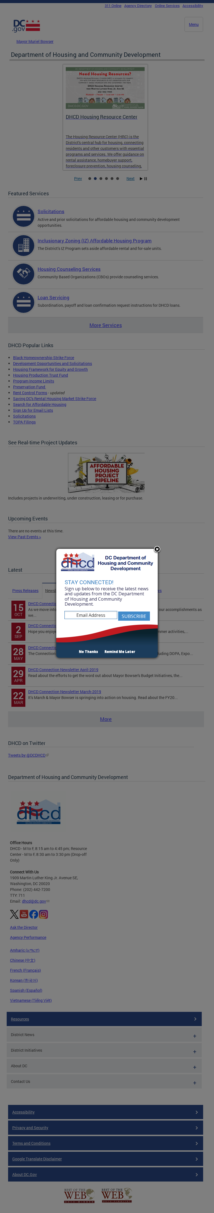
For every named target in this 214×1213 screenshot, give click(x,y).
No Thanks (88, 651)
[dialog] (107, 603)
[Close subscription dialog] (157, 549)
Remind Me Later (119, 651)
